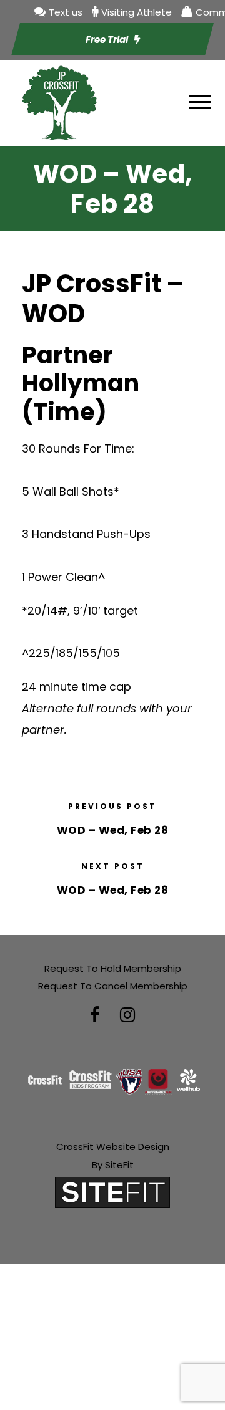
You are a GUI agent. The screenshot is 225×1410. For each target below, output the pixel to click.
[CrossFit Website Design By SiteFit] (112, 1191)
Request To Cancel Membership (113, 985)
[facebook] (95, 1015)
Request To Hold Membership (112, 968)
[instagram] (127, 1015)
